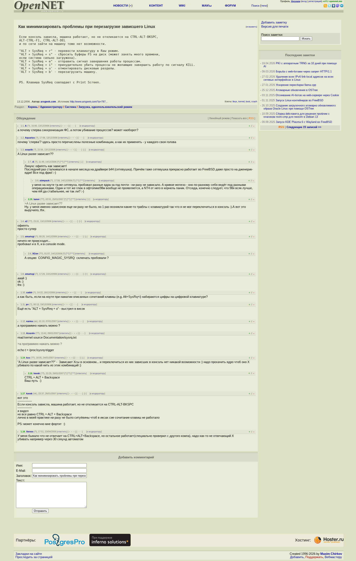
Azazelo (30, 333)
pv (27, 304)
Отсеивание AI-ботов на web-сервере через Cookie (307, 95)
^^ (62, 162)
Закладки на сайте (28, 553)
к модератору (87, 126)
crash (254, 101)
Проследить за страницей (33, 557)
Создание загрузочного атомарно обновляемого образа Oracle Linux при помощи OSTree (299, 107)
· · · (72, 126)
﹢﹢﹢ (65, 126)
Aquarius (30, 137)
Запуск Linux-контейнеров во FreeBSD (299, 100)
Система (70, 106)
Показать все (239, 118)
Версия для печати (274, 26)
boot (248, 101)
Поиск (255, 5)
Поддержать (314, 557)
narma (29, 321)
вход (304, 1)
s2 (26, 221)
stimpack (44, 180)
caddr (29, 292)
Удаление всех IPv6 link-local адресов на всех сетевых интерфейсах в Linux (298, 78)
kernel (241, 101)
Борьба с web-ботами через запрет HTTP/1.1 (304, 71)
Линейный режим (219, 118)
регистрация (314, 1)
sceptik (29, 149)
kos (28, 357)
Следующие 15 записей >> (304, 127)
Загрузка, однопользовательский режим (105, 106)
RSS (251, 118)
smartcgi (29, 236)
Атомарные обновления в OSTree (297, 90)
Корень (33, 106)
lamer (37, 199)
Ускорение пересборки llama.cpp (296, 84)
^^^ (66, 162)
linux (235, 101)
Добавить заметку (274, 22)
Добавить (297, 557)
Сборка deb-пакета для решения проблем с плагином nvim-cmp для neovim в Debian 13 (296, 115)
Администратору (51, 106)
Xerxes (29, 431)
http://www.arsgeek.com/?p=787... (89, 101)
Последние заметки (300, 55)
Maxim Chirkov (331, 553)
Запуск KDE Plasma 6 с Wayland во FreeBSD (304, 121)
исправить (251, 27)
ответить (55, 126)
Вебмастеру (333, 557)
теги (264, 5)
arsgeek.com (48, 101)
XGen (35, 253)
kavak (37, 373)
